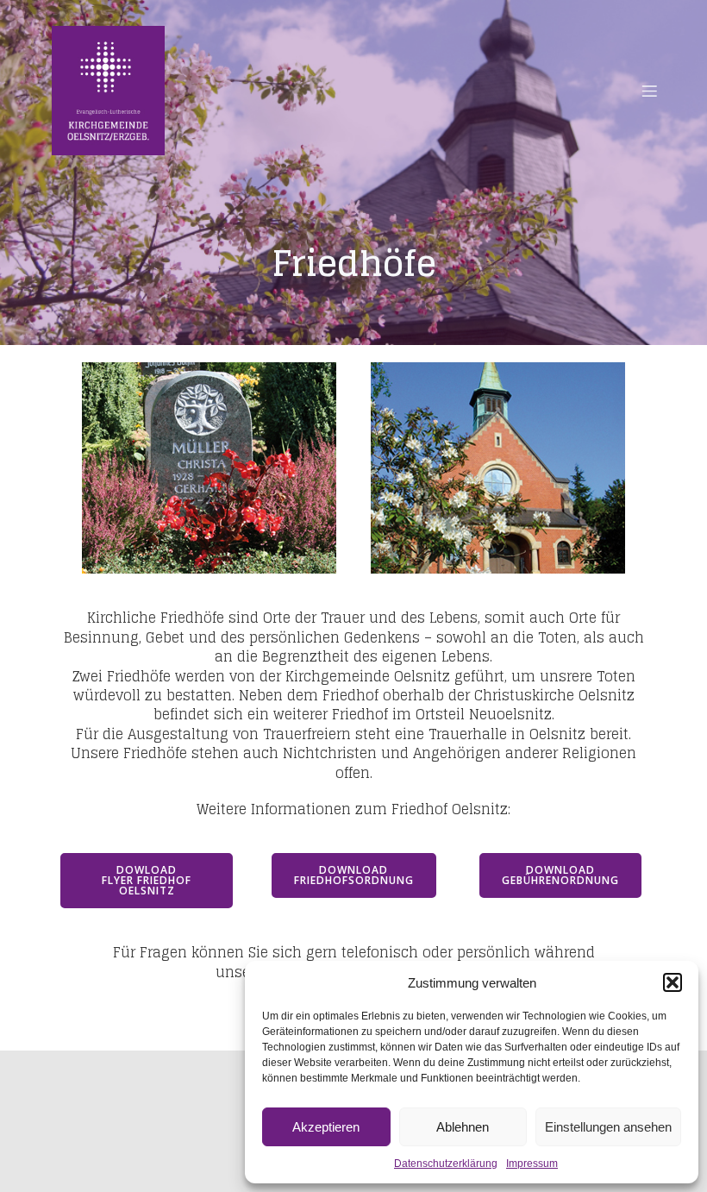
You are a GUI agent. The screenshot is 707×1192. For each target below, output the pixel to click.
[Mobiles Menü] (649, 90)
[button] (672, 982)
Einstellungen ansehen (608, 1127)
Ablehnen (462, 1127)
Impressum (532, 1163)
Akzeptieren (326, 1127)
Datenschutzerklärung (445, 1163)
